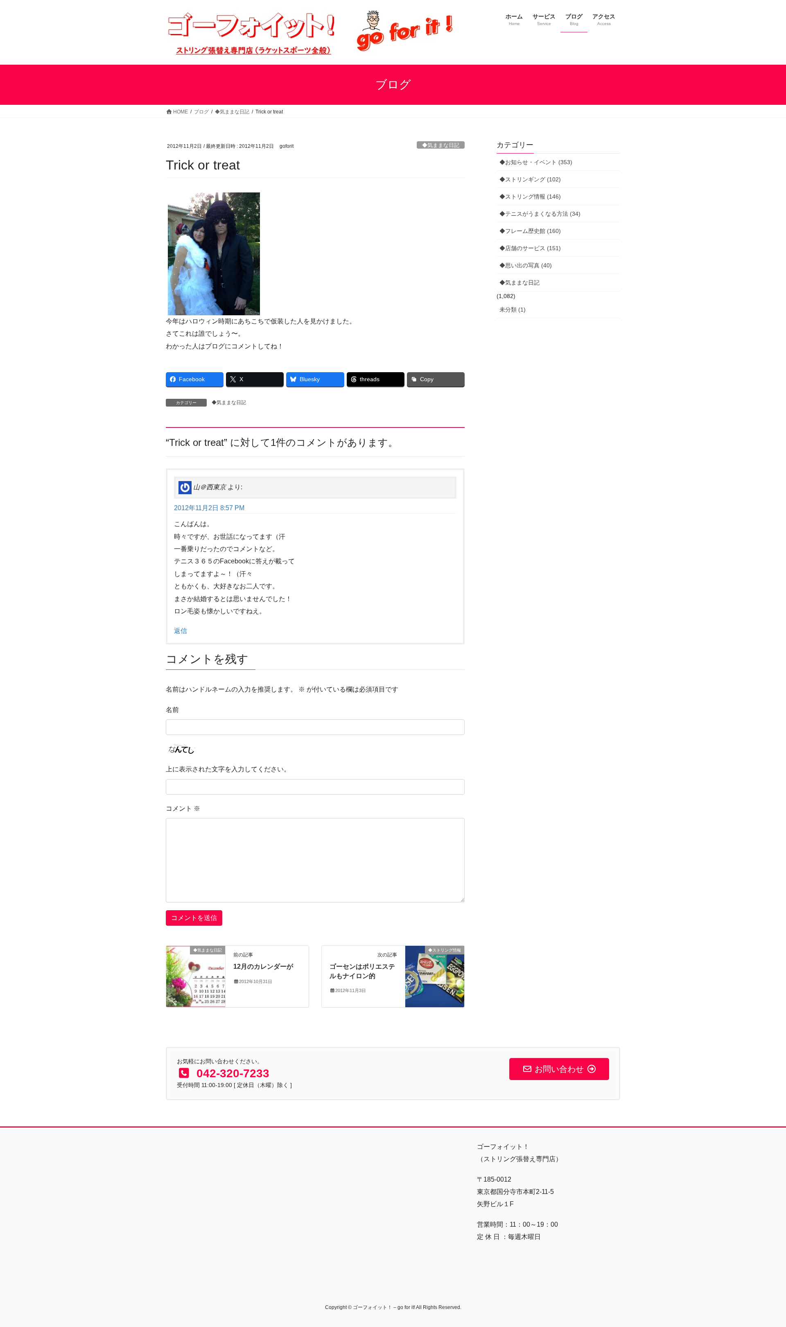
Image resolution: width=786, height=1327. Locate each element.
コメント (183, 808)
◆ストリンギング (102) (530, 179)
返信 (180, 630)
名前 (172, 709)
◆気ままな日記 (440, 145)
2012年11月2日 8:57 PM (209, 507)
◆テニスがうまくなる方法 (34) (539, 213)
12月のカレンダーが (263, 966)
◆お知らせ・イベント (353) (535, 162)
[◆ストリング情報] (434, 976)
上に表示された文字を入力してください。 (228, 769)
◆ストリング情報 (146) (530, 196)
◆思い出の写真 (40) (525, 265)
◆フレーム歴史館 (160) (530, 231)
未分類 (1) (512, 309)
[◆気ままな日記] (195, 976)
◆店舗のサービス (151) (530, 248)
